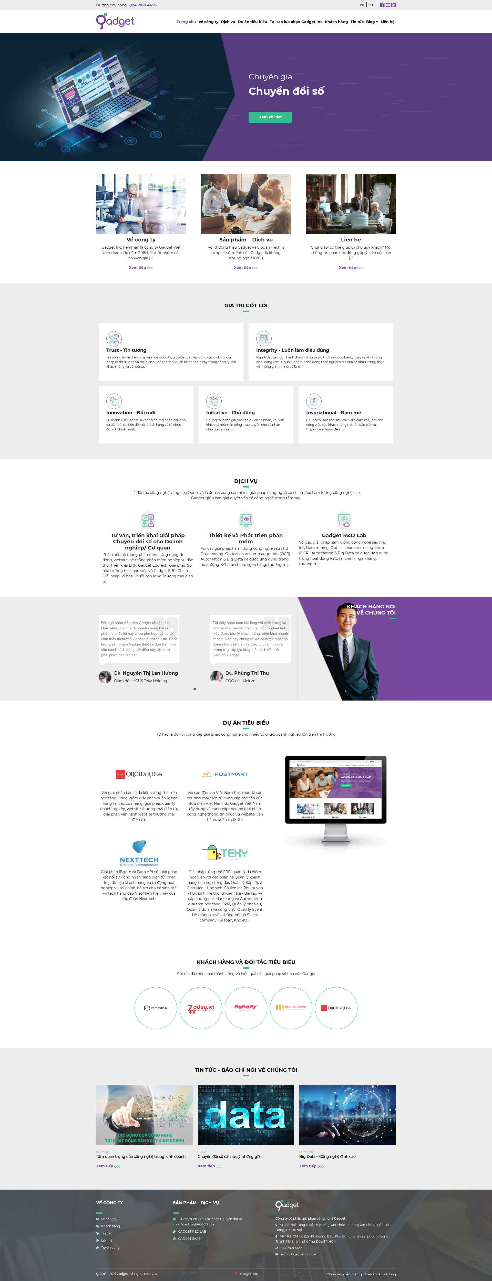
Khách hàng (336, 21)
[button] (194, 689)
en (370, 4)
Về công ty (208, 21)
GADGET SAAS (189, 1239)
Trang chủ (186, 21)
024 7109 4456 (143, 5)
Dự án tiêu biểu (252, 21)
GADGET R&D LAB (192, 1231)
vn (362, 4)
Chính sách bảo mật (342, 1274)
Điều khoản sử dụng (380, 1274)
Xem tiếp (138, 267)
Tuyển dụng (110, 1248)
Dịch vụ (228, 21)
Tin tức (357, 21)
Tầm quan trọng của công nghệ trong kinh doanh (141, 1156)
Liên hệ (388, 21)
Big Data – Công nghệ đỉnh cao (327, 1156)
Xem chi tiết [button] (270, 117)
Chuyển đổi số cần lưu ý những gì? (229, 1156)
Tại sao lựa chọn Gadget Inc (296, 21)
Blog (371, 21)
